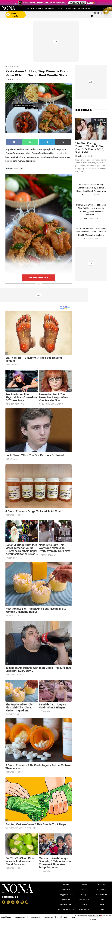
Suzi (9, 79)
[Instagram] (95, 13)
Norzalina (79, 156)
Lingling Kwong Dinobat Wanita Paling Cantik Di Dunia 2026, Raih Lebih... (89, 148)
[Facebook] (92, 13)
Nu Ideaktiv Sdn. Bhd (95, 915)
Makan (16, 66)
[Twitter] (98, 13)
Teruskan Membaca (38, 277)
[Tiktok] (101, 13)
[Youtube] (22, 902)
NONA (8, 66)
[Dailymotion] (92, 16)
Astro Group (93, 919)
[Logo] (8, 8)
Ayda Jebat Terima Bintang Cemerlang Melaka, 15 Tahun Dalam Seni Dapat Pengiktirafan (91, 187)
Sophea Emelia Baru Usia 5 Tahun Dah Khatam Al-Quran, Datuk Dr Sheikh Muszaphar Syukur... (91, 231)
